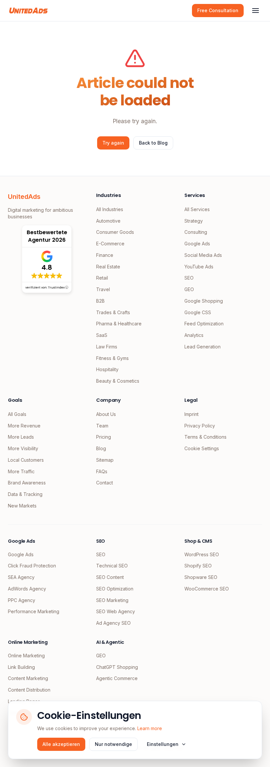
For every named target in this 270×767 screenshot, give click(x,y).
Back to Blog (153, 143)
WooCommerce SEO (206, 588)
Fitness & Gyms (112, 358)
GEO (189, 289)
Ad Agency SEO (113, 623)
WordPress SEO (201, 554)
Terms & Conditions (205, 437)
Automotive (108, 221)
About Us (106, 414)
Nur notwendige (113, 744)
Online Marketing (26, 655)
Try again (113, 143)
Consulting (195, 232)
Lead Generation (202, 346)
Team (102, 425)
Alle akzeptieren (61, 744)
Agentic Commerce (117, 678)
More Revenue (24, 425)
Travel (103, 289)
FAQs (101, 471)
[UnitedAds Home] (28, 10)
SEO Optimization (114, 588)
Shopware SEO (200, 577)
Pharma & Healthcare (119, 323)
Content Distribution (29, 690)
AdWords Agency (27, 588)
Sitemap (105, 460)
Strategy (193, 221)
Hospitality (107, 369)
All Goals (17, 414)
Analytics (193, 335)
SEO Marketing (112, 600)
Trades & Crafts (113, 312)
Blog (101, 448)
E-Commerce (110, 243)
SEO (189, 278)
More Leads (21, 437)
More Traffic (21, 471)
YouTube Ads (198, 266)
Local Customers (26, 460)
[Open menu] (255, 10)
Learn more (149, 728)
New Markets (22, 505)
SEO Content (110, 577)
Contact (104, 482)
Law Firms (106, 346)
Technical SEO (112, 565)
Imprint (191, 414)
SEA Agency (21, 577)
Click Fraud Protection (32, 565)
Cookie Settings (201, 448)
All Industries (109, 209)
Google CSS (197, 312)
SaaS (101, 335)
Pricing (103, 437)
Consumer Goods (115, 232)
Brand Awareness (27, 482)
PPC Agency (21, 600)
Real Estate (108, 266)
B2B (100, 301)
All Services (197, 209)
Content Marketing (28, 678)
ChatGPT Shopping (117, 667)
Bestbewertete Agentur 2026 (47, 236)
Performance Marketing (33, 611)
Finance (104, 255)
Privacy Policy (199, 425)
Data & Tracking (25, 494)
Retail (102, 278)
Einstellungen (162, 744)
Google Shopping (203, 301)
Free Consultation (217, 10)
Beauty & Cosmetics (117, 381)
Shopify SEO (198, 565)
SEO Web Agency (115, 611)
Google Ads (197, 243)
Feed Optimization (204, 323)
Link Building (21, 667)
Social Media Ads (203, 255)
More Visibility (23, 448)
